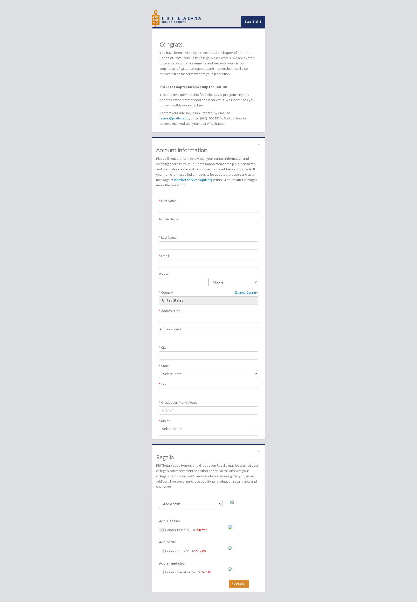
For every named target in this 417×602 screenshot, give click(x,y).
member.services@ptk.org (193, 180)
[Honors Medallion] (241, 569)
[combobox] (208, 430)
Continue (239, 584)
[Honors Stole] (244, 502)
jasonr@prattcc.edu (174, 118)
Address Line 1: (172, 311)
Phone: (164, 274)
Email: (165, 256)
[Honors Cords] (241, 548)
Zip (163, 384)
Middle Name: (169, 219)
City (164, 347)
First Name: (169, 201)
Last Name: (169, 237)
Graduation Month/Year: (179, 402)
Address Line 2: (171, 329)
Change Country (246, 292)
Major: (165, 421)
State (165, 366)
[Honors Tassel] (241, 527)
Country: (167, 292)
